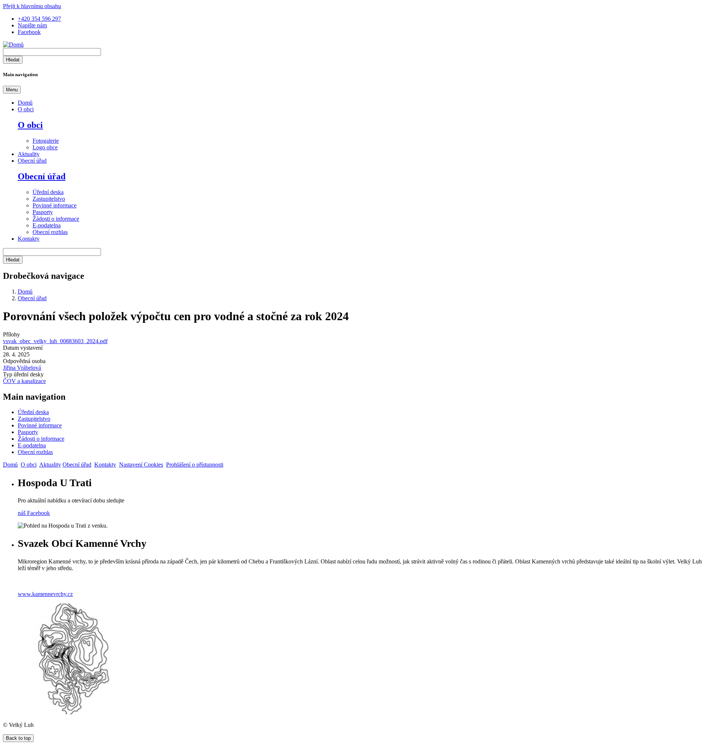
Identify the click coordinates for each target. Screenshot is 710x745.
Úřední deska (48, 192)
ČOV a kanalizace (24, 381)
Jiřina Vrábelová (22, 368)
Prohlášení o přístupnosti (194, 464)
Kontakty (29, 239)
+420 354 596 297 (39, 19)
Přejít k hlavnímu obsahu (32, 6)
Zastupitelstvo (49, 199)
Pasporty (43, 212)
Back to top (18, 738)
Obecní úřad (32, 161)
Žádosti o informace (56, 219)
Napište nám (32, 25)
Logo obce (45, 147)
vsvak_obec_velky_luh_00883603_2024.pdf (55, 341)
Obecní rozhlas (50, 232)
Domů (25, 102)
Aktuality (29, 154)
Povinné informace (55, 205)
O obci (26, 109)
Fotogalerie (46, 141)
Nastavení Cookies (141, 464)
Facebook (29, 32)
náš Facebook (34, 513)
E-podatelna (47, 225)
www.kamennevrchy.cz (45, 594)
